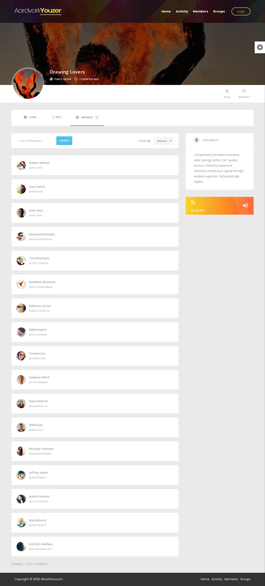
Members (200, 11)
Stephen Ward (39, 377)
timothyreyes (39, 258)
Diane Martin (38, 401)
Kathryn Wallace (41, 544)
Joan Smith (37, 187)
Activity (182, 11)
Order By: (145, 140)
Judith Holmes (39, 496)
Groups (219, 11)
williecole (35, 425)
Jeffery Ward (38, 473)
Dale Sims (36, 210)
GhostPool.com (52, 579)
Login (241, 11)
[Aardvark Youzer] (37, 11)
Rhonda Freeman (41, 449)
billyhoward (37, 330)
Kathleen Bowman (42, 282)
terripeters (37, 353)
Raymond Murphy (42, 234)
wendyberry (37, 520)
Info (58, 117)
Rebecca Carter (40, 306)
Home (166, 11)
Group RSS (198, 210)
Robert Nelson (39, 163)
